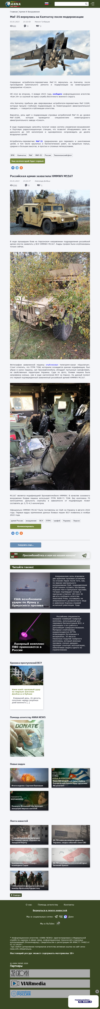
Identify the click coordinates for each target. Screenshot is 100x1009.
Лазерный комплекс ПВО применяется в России (28, 647)
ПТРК (48, 521)
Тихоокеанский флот (63, 155)
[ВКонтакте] (12, 167)
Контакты (69, 904)
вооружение (31, 521)
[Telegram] (17, 167)
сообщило (57, 94)
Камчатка (21, 155)
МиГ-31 (39, 141)
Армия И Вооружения (29, 12)
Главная (14, 12)
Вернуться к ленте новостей (50, 910)
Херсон (76, 521)
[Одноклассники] (21, 167)
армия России (17, 521)
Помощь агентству (48, 904)
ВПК (12, 155)
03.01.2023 (20, 22)
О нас (29, 904)
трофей (57, 521)
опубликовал (52, 365)
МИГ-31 (38, 155)
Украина (66, 521)
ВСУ (41, 521)
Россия (48, 155)
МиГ (30, 155)
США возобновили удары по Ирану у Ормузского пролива (27, 602)
